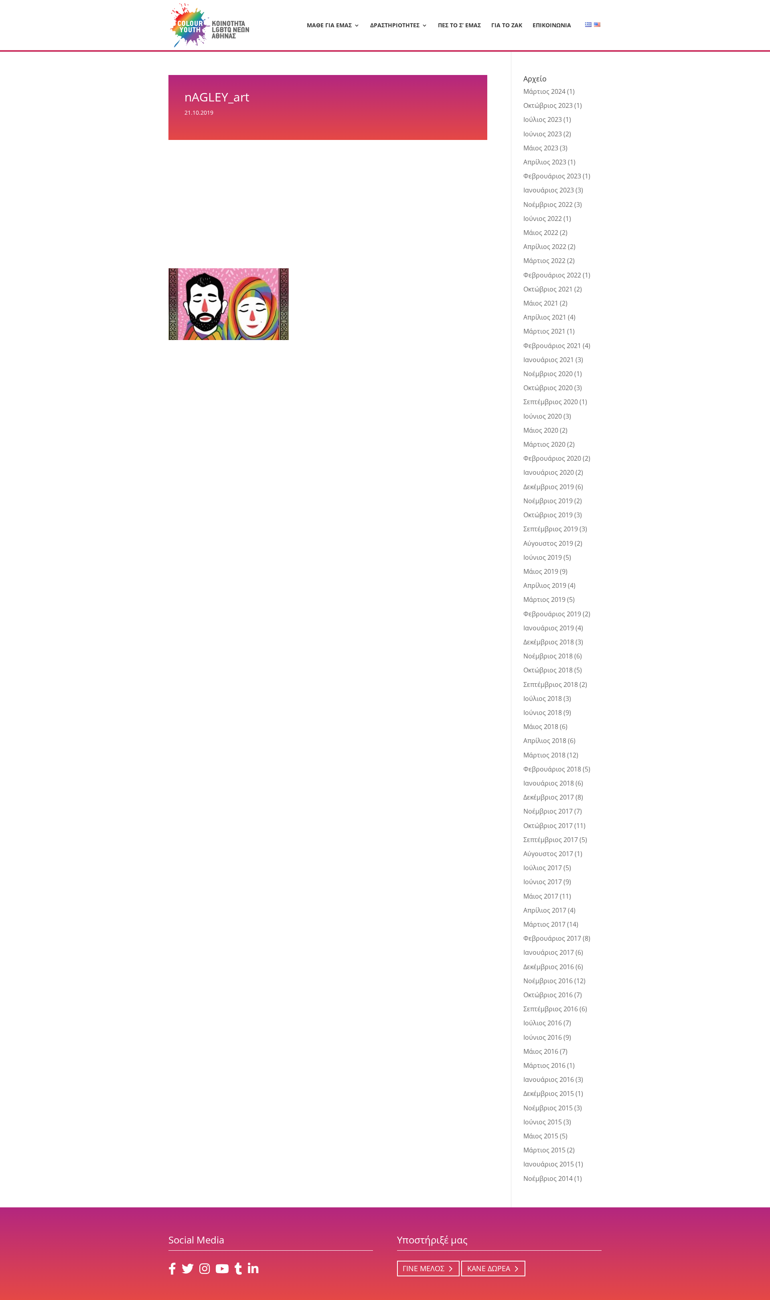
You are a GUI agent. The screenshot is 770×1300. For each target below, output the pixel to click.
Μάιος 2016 (540, 1051)
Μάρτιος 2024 (544, 91)
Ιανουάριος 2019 (548, 628)
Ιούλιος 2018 (542, 698)
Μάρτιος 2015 (544, 1150)
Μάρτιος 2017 (544, 924)
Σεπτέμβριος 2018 (550, 684)
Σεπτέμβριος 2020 (550, 401)
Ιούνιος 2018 (542, 712)
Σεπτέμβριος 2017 (550, 839)
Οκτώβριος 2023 (548, 105)
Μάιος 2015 (540, 1136)
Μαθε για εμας (329, 25)
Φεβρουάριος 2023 (552, 176)
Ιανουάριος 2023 (548, 190)
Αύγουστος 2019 (548, 543)
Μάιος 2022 (540, 232)
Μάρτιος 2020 (544, 444)
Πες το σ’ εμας (459, 25)
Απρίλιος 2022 (544, 246)
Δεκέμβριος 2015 (548, 1093)
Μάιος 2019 (540, 571)
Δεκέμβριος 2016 (548, 966)
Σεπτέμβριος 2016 (550, 1008)
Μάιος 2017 (540, 896)
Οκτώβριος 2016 (548, 994)
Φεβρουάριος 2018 (552, 769)
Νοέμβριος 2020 (548, 373)
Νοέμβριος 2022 (548, 204)
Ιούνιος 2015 (542, 1122)
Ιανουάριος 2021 (548, 359)
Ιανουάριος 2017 (548, 952)
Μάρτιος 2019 (544, 599)
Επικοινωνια (552, 25)
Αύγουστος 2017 (548, 853)
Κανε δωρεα (488, 1269)
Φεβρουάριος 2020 (552, 458)
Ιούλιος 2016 (542, 1023)
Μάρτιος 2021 (544, 331)
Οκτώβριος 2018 (548, 670)
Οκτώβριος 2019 (548, 514)
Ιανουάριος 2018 (548, 783)
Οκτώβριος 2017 (548, 825)
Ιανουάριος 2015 (548, 1164)
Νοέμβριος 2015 (548, 1108)
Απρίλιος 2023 (544, 162)
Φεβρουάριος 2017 (552, 938)
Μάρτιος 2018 (544, 755)
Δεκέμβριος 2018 (548, 642)
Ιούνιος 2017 (542, 881)
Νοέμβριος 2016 (548, 980)
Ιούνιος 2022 (542, 218)
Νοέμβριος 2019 (548, 500)
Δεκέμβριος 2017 (548, 797)
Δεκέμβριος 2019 (548, 486)
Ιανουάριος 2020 (548, 472)
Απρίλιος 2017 (544, 910)
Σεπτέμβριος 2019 (550, 528)
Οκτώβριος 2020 (548, 387)
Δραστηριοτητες (394, 25)
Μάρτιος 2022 (544, 260)
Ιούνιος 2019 (542, 557)
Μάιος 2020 (540, 430)
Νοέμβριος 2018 (548, 656)
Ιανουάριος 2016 (548, 1079)
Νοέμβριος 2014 (548, 1178)
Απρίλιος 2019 (544, 585)
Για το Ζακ (506, 25)
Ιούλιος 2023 (542, 119)
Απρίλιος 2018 (544, 740)
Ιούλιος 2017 (542, 867)
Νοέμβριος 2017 (548, 811)
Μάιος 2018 (540, 726)
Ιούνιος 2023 (542, 134)
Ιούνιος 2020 (542, 416)
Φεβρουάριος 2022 (552, 275)
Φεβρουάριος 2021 (552, 345)
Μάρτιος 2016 (544, 1065)
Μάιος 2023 (540, 148)
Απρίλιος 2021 (544, 317)
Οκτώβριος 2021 (548, 289)
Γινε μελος (423, 1269)
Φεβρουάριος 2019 (552, 614)
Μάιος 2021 (540, 303)
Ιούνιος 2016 (542, 1037)
